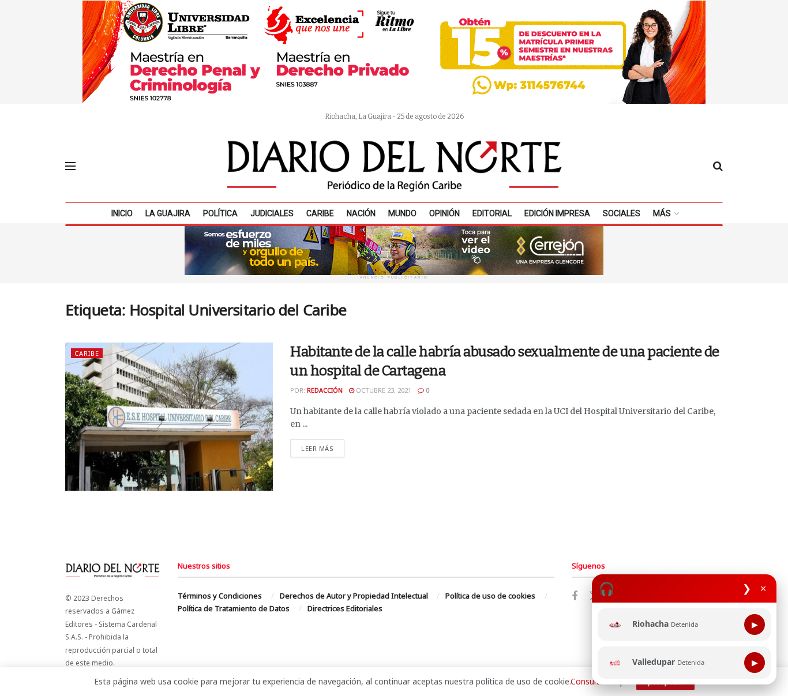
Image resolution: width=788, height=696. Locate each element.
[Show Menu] (70, 166)
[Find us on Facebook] (574, 596)
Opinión (444, 213)
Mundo (402, 213)
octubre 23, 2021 (382, 390)
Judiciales (272, 213)
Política (220, 213)
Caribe (320, 213)
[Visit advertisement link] (394, 52)
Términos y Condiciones (220, 595)
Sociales (621, 213)
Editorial (492, 213)
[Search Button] (718, 166)
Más (662, 213)
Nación (361, 213)
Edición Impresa (557, 213)
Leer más (322, 448)
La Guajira (167, 213)
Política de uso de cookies (490, 595)
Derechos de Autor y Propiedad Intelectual (354, 595)
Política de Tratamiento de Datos (234, 608)
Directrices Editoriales (344, 608)
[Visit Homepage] (394, 166)
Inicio (122, 213)
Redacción (325, 390)
